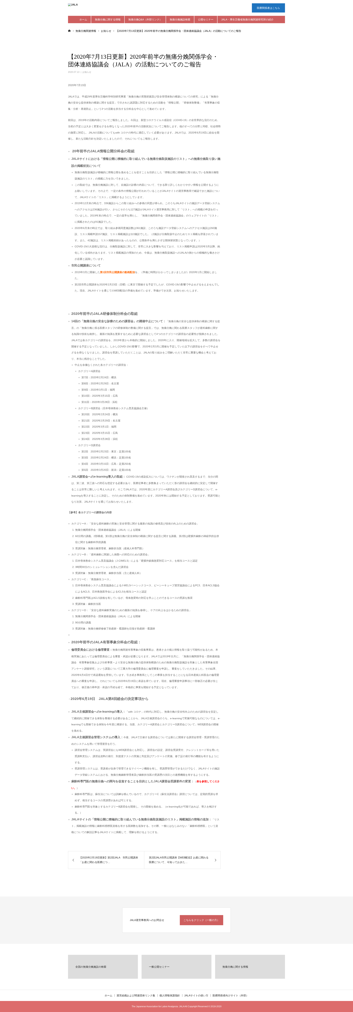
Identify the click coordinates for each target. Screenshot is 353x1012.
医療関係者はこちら (268, 7)
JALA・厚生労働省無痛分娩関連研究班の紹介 (247, 19)
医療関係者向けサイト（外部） (231, 995)
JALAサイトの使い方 (196, 995)
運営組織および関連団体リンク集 (136, 995)
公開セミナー (205, 19)
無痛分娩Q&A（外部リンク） (145, 19)
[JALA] (123, 8)
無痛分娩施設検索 (180, 19)
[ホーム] (69, 30)
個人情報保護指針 (169, 995)
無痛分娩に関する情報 (108, 19)
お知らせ (86, 72)
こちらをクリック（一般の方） (201, 920)
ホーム (83, 19)
